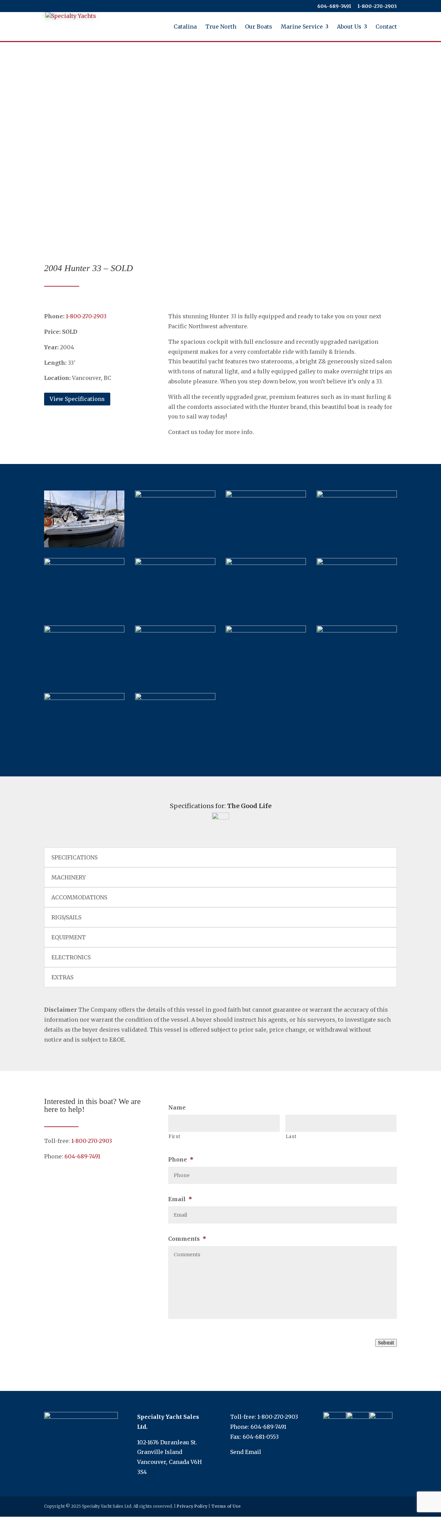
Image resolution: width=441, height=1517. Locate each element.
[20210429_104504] (84, 630)
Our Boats (258, 27)
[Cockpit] (266, 495)
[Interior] (84, 562)
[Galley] (266, 562)
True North (220, 27)
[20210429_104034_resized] (175, 495)
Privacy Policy (192, 1506)
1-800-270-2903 (91, 1140)
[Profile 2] (175, 697)
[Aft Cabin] (266, 630)
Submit (386, 1343)
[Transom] (357, 495)
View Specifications (77, 398)
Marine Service (302, 27)
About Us (349, 27)
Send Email (245, 1451)
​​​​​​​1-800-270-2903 (377, 6)
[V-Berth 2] (84, 697)
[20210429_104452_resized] (357, 562)
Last (291, 1136)
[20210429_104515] (175, 630)
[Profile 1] (84, 545)
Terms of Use (225, 1506)
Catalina (185, 27)
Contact (386, 27)
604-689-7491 (334, 6)
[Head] (357, 630)
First (174, 1136)
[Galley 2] (175, 562)
